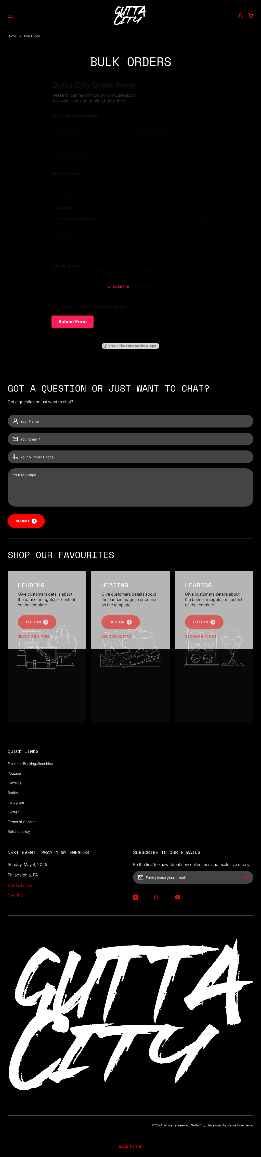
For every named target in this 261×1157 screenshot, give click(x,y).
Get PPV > (17, 895)
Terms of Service (22, 822)
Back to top (130, 1147)
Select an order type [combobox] (75, 218)
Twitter (13, 812)
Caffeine (15, 783)
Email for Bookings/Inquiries (30, 763)
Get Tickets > (20, 885)
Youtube (14, 773)
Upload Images (66, 265)
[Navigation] (10, 15)
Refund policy (19, 831)
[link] (37, 622)
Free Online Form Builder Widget (132, 346)
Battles (13, 792)
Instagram (16, 802)
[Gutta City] (130, 15)
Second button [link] (33, 636)
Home (12, 36)
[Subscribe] (247, 877)
